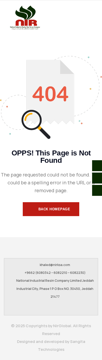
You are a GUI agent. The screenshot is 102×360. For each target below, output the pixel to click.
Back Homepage (53, 209)
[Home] (25, 17)
